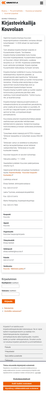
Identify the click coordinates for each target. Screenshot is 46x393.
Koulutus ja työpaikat (34, 11)
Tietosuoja (9, 360)
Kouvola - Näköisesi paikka (13, 269)
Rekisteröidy (8, 308)
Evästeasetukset (21, 379)
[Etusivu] (11, 2)
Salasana (5, 291)
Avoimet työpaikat (11, 13)
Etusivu (4, 11)
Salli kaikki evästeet (22, 383)
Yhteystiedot (9, 352)
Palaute (8, 347)
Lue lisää (38, 373)
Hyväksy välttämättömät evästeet (21, 388)
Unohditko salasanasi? (13, 311)
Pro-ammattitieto (16, 11)
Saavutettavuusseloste (13, 356)
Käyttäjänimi (6, 283)
